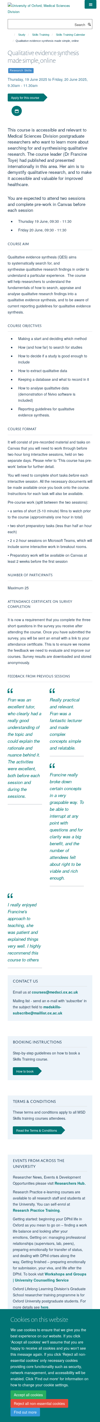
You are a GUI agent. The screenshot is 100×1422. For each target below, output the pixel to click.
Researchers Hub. (70, 1183)
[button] (90, 4)
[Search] (89, 24)
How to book (25, 1071)
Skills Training (40, 34)
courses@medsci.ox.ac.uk (55, 992)
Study (21, 34)
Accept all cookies (28, 1394)
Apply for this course (25, 97)
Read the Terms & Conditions (36, 1130)
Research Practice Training (36, 1210)
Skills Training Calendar (70, 34)
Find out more (25, 1412)
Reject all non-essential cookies (39, 1403)
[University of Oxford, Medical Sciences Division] (42, 6)
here (44, 1307)
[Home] (12, 34)
